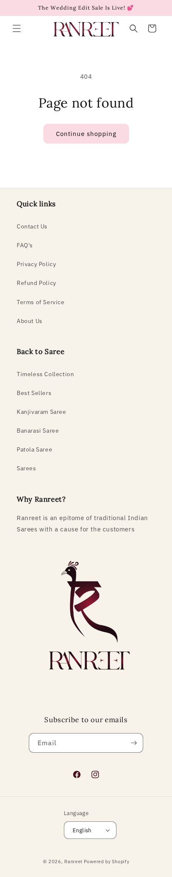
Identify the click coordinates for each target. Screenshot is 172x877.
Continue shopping (86, 134)
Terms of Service (41, 302)
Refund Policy (36, 283)
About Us (30, 321)
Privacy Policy (36, 264)
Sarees (26, 468)
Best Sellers (34, 393)
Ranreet (73, 861)
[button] (17, 28)
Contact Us (32, 226)
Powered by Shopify (106, 861)
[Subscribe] (133, 743)
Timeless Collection (45, 374)
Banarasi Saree (38, 430)
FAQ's (25, 245)
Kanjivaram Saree (41, 411)
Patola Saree (34, 449)
